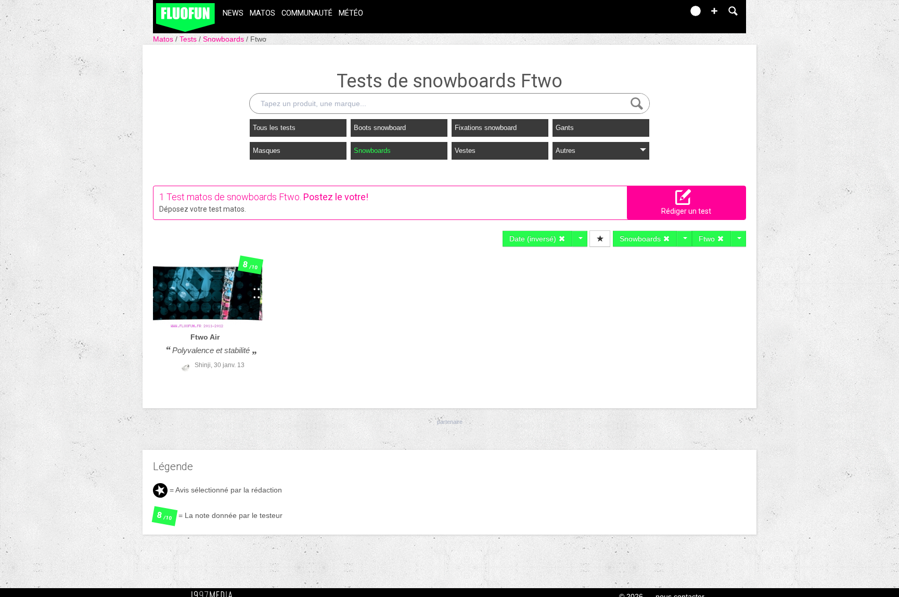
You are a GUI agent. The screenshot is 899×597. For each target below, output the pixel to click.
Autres (565, 150)
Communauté (306, 13)
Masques (266, 150)
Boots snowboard (380, 128)
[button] (714, 11)
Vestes (465, 150)
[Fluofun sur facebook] (653, 14)
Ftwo (258, 39)
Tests (189, 39)
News (233, 13)
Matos (262, 13)
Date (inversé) (533, 239)
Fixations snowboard (486, 128)
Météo (351, 13)
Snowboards (224, 39)
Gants (565, 128)
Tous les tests (274, 128)
